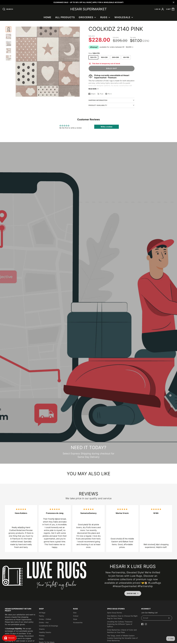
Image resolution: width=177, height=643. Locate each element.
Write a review (106, 127)
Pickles (41, 636)
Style (75, 619)
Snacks (42, 629)
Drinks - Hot (44, 622)
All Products (65, 17)
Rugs (103, 17)
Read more (92, 89)
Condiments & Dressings (48, 626)
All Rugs (42, 613)
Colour (75, 616)
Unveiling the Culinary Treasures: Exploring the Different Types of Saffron (120, 624)
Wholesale (122, 17)
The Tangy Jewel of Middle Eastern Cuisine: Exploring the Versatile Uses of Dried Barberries (122, 638)
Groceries (86, 17)
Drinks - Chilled (45, 619)
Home (47, 17)
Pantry (41, 616)
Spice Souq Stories (114, 613)
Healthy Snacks (45, 632)
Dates (41, 639)
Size (74, 613)
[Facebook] (142, 624)
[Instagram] (146, 624)
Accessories (77, 622)
